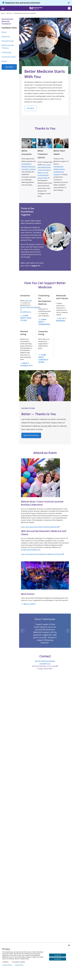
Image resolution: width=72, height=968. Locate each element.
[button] (2, 8)
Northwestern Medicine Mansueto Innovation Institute (29, 166)
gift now (29, 301)
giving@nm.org (25, 312)
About (4, 32)
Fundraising (6, 52)
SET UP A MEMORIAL (61, 319)
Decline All (57, 959)
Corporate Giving (8, 57)
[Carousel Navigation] (45, 631)
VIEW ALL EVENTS (28, 604)
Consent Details (7, 965)
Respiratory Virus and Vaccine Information (22, 2)
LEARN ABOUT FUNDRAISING (44, 321)
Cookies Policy (19, 965)
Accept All (57, 955)
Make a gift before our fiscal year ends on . (32, 264)
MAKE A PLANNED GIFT (26, 364)
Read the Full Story (31, 435)
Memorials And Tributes (8, 46)
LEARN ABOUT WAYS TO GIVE (25, 317)
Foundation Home (9, 28)
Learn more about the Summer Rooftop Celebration (39, 527)
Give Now (9, 67)
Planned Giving (8, 41)
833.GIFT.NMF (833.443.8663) (30, 307)
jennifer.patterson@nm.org (30, 550)
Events (4, 61)
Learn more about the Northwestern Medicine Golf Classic (41, 554)
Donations (6, 36)
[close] (69, 2)
